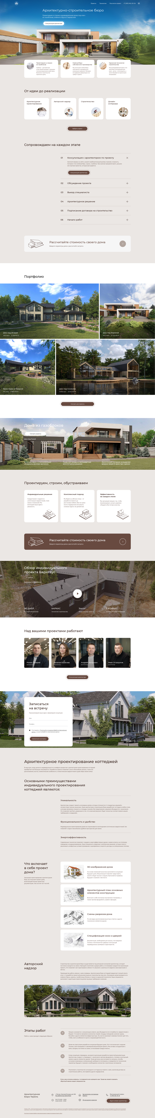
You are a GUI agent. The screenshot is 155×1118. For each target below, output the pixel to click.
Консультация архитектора (53, 23)
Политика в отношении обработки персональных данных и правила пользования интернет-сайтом (43, 1113)
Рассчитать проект (115, 3)
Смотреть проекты (35, 434)
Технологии (102, 3)
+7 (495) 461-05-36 (115, 1095)
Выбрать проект (77, 128)
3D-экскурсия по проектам (90, 1100)
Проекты (93, 3)
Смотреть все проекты (77, 404)
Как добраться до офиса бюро (63, 1095)
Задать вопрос (36, 662)
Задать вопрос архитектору (118, 1101)
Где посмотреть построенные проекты (90, 1095)
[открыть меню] (138, 3)
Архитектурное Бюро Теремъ (32, 1095)
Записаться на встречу (39, 739)
